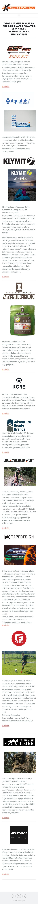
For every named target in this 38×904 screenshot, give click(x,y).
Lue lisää (5, 413)
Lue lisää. (5, 86)
